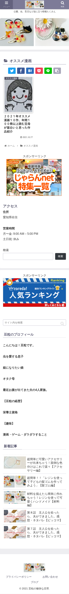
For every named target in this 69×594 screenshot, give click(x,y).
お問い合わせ (50, 576)
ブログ (34, 582)
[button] (62, 323)
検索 (6, 250)
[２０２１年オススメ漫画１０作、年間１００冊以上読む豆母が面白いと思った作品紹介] (30, 71)
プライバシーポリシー (19, 576)
